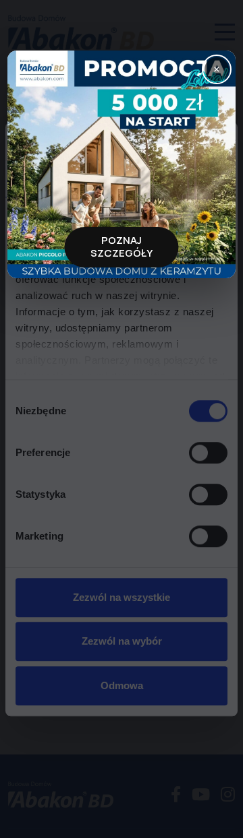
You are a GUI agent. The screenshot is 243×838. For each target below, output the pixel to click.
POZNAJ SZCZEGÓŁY (121, 246)
